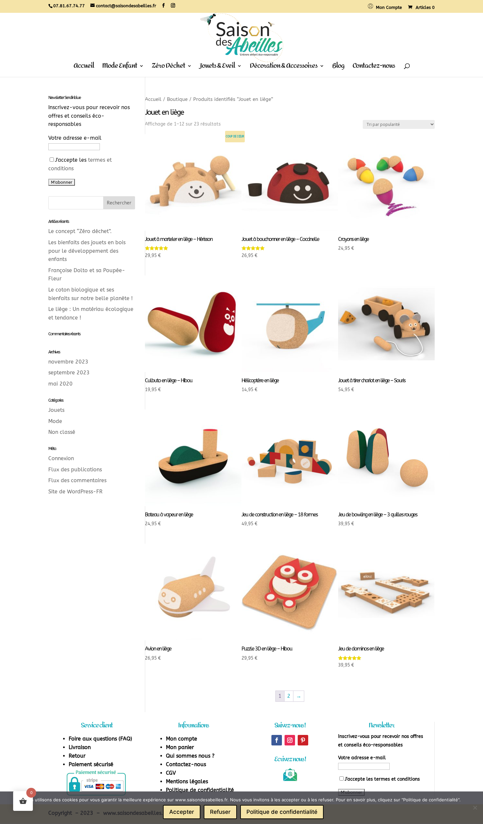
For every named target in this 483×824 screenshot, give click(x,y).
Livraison (80, 747)
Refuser (220, 812)
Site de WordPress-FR (75, 491)
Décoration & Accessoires (283, 67)
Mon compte (181, 739)
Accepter (181, 812)
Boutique (177, 99)
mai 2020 (60, 384)
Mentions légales (187, 781)
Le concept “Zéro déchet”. (80, 231)
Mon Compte (387, 7)
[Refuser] (475, 807)
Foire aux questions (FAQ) (100, 739)
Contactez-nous (374, 67)
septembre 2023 (69, 372)
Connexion (61, 458)
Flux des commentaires (77, 480)
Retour (77, 756)
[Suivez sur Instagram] (290, 740)
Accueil (84, 67)
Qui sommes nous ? (190, 756)
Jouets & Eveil (217, 67)
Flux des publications (75, 469)
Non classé (61, 432)
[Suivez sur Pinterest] (303, 740)
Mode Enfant (119, 67)
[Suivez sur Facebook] (276, 740)
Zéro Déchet (168, 67)
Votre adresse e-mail (75, 138)
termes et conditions (397, 779)
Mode (55, 421)
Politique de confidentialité (200, 790)
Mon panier (180, 747)
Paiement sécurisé (91, 764)
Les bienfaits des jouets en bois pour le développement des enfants (87, 250)
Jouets (56, 410)
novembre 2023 (68, 362)
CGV (171, 773)
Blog (338, 67)
